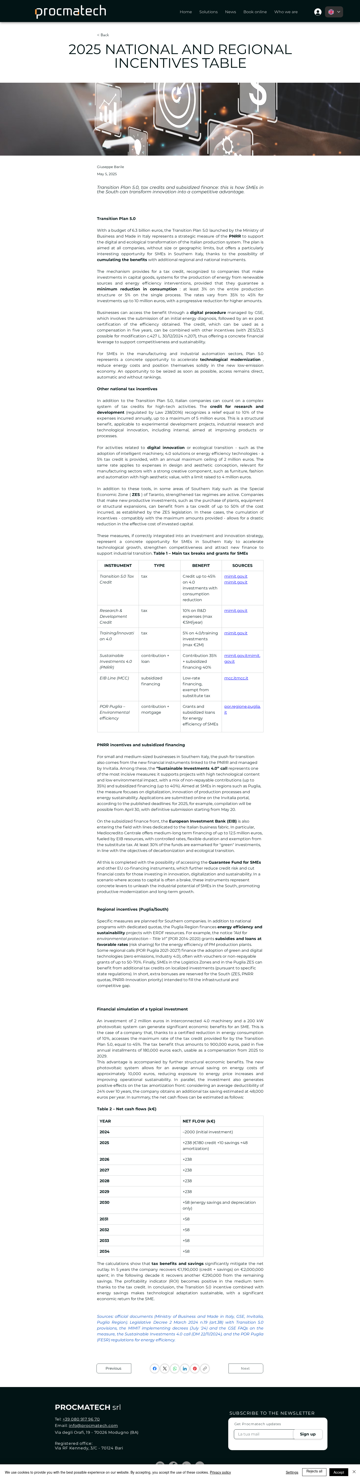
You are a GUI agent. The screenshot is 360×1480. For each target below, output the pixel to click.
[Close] (354, 1472)
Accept (339, 1472)
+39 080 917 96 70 (81, 1419)
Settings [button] (292, 1472)
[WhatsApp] (174, 1368)
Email (239, 1420)
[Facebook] (154, 1368)
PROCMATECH (88, 1407)
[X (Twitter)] (164, 1368)
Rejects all (314, 1471)
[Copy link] (205, 1368)
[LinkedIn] (184, 1368)
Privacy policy (220, 1472)
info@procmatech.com (93, 1425)
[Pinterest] (195, 1368)
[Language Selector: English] (334, 11)
